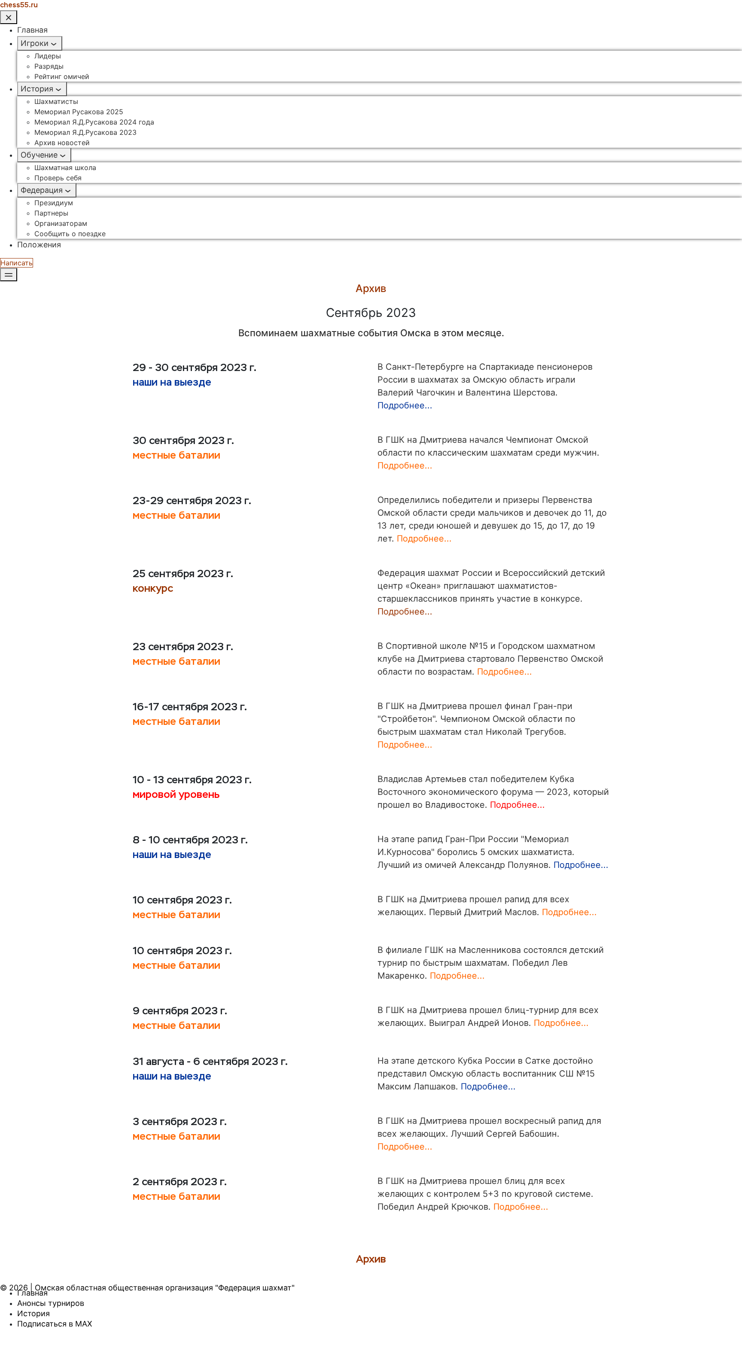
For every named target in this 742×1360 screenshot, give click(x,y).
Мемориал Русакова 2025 (78, 111)
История (37, 88)
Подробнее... (404, 405)
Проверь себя (58, 177)
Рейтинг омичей (61, 76)
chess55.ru (19, 5)
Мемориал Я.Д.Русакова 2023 (85, 132)
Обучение (39, 154)
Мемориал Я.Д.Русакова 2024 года (94, 122)
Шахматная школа (65, 167)
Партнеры (51, 213)
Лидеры (47, 56)
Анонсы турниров (50, 1303)
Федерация (42, 190)
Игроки (35, 43)
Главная (32, 29)
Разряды (49, 66)
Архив (371, 1259)
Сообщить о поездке (70, 233)
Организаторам (60, 223)
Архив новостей (62, 142)
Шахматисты (56, 101)
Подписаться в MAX (54, 1323)
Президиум (53, 202)
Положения (39, 244)
